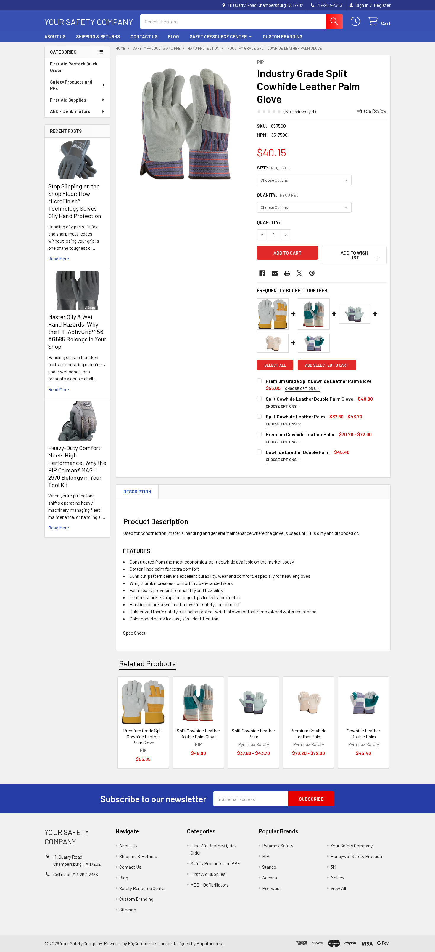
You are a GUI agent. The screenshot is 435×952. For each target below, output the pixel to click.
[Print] (287, 273)
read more (58, 258)
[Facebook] (262, 273)
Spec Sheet (134, 633)
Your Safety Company (352, 845)
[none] (185, 124)
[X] (299, 273)
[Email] (274, 273)
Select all (275, 365)
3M (333, 867)
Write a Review (372, 110)
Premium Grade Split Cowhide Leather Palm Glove (143, 736)
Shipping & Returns (98, 36)
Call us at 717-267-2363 (75, 874)
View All (338, 888)
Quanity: (278, 195)
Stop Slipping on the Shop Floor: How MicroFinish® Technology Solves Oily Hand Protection (74, 201)
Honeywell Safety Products (357, 856)
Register (382, 5)
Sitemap (127, 909)
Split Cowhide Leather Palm (253, 733)
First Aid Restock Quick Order (73, 67)
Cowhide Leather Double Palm (363, 733)
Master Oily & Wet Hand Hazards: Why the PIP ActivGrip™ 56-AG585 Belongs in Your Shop (77, 331)
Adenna (269, 877)
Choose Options (301, 388)
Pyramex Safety (277, 845)
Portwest (271, 888)
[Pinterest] (312, 273)
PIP (265, 856)
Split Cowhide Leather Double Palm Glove (198, 733)
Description (137, 491)
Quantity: (268, 222)
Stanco (269, 867)
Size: (273, 167)
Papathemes (209, 943)
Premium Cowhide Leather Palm (308, 733)
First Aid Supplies (68, 100)
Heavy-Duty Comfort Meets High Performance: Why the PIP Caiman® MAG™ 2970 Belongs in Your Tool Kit (77, 466)
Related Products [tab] (147, 663)
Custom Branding (282, 36)
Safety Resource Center (218, 36)
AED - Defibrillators (70, 111)
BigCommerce (142, 943)
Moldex (337, 877)
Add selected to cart (327, 365)
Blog (173, 36)
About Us (54, 36)
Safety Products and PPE (71, 85)
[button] (354, 255)
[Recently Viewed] (357, 21)
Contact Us (143, 36)
